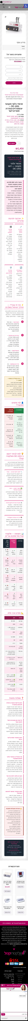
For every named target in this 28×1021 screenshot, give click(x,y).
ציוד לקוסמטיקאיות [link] (16, 118)
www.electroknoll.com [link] (14, 850)
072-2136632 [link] (14, 848)
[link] (26, 6)
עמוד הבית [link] (15, 93)
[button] (9, 7)
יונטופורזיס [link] (16, 122)
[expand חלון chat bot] (4, 985)
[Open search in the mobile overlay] (4, 7)
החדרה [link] (11, 120)
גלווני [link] (18, 120)
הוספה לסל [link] (7, 891)
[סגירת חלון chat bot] (2, 985)
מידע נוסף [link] (20, 887)
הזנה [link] (15, 120)
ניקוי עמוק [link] (16, 124)
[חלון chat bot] (14, 1002)
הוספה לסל (12, 143)
